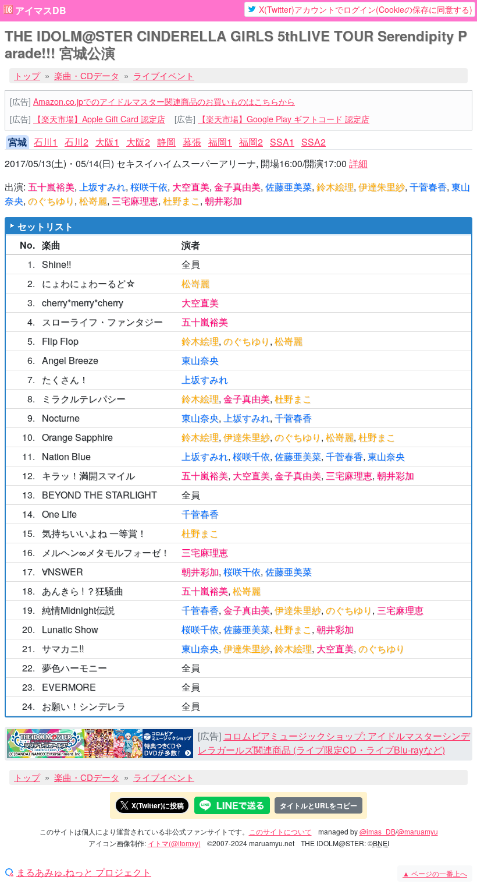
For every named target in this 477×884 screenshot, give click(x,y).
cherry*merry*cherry (82, 302)
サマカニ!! (63, 648)
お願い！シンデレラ (84, 706)
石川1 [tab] (46, 141)
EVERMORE (69, 687)
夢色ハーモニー (74, 667)
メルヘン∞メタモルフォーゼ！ (106, 552)
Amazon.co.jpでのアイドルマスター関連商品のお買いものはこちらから (164, 101)
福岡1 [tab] (220, 141)
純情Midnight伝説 (78, 610)
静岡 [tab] (166, 141)
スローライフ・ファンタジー (102, 321)
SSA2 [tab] (313, 141)
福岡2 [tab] (251, 141)
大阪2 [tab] (138, 141)
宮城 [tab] (17, 141)
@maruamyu (417, 831)
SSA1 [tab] (282, 141)
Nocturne (61, 418)
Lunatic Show (70, 629)
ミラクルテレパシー (84, 398)
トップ (27, 75)
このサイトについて (280, 831)
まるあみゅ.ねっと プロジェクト (83, 872)
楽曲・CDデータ (86, 75)
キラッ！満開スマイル (88, 475)
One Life (59, 514)
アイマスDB (40, 10)
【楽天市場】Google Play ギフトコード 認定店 (283, 119)
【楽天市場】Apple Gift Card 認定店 (99, 119)
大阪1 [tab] (107, 141)
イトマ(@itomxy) (174, 843)
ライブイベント (163, 75)
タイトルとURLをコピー (318, 805)
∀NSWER (62, 571)
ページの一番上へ (435, 873)
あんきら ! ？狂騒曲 (82, 590)
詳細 (358, 163)
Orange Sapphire (77, 437)
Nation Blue (66, 456)
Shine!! (56, 264)
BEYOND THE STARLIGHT (99, 494)
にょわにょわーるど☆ (89, 283)
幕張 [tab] (192, 141)
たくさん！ (65, 379)
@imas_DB (377, 831)
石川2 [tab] (76, 141)
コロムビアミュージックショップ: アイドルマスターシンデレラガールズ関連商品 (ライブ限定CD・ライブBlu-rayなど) (334, 742)
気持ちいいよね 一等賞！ (94, 533)
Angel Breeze (70, 360)
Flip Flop (60, 341)
